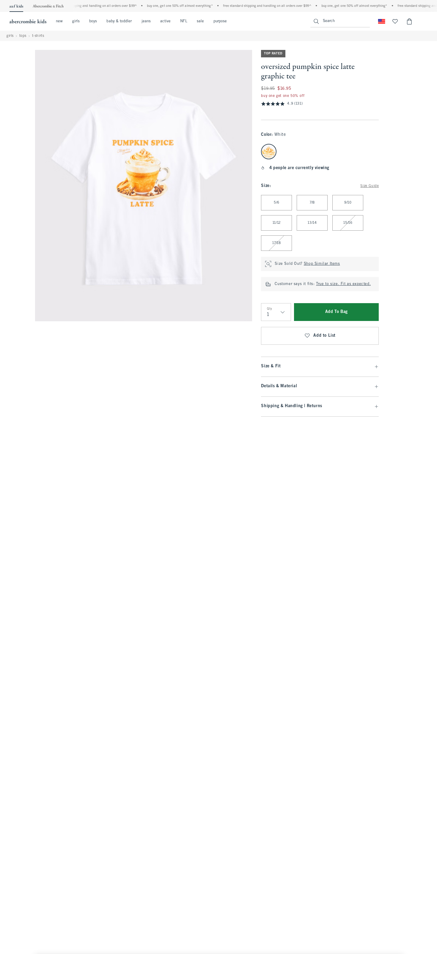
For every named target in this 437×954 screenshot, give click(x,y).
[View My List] (395, 21)
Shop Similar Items (322, 264)
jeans (146, 21)
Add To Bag (336, 312)
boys (93, 21)
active (165, 21)
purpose (220, 21)
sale (200, 21)
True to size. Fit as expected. (343, 284)
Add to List (324, 336)
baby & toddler (119, 21)
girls (76, 21)
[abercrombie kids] (28, 21)
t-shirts (38, 36)
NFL (183, 21)
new (59, 21)
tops (22, 36)
